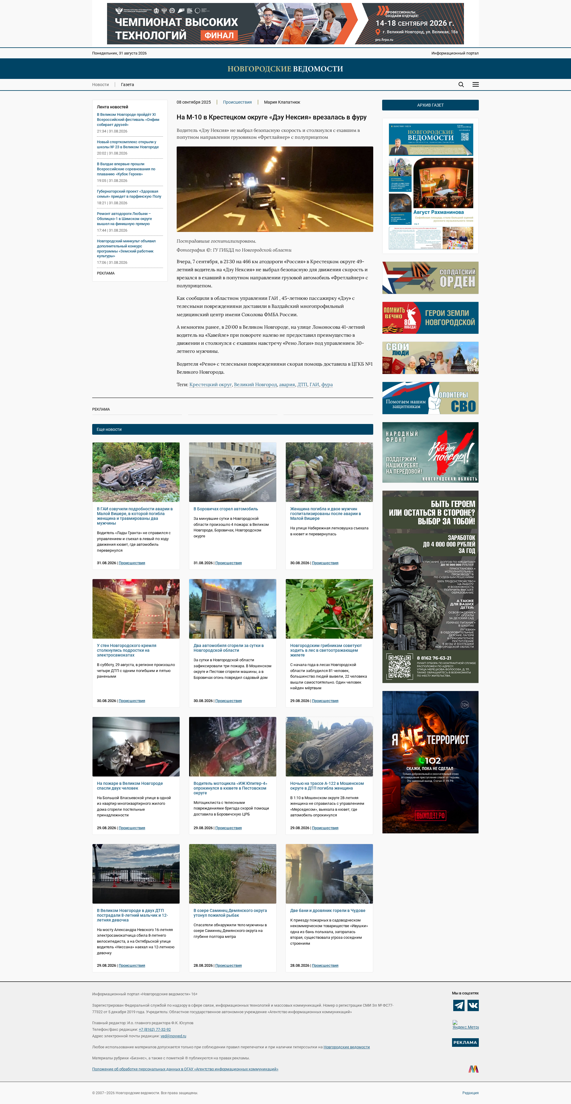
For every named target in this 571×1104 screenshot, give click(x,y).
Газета (127, 84)
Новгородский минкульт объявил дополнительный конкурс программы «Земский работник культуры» (126, 248)
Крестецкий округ (210, 384)
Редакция (470, 1093)
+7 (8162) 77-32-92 (155, 1029)
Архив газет (430, 105)
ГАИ (314, 384)
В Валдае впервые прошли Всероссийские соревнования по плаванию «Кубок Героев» (126, 169)
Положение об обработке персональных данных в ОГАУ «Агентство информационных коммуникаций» (185, 1069)
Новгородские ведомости (347, 1047)
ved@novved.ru (173, 1036)
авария (287, 384)
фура (327, 384)
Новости (100, 84)
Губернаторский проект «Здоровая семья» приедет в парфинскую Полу (129, 194)
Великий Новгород (255, 384)
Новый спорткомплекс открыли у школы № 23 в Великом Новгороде (128, 144)
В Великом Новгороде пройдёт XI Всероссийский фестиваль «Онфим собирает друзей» (128, 119)
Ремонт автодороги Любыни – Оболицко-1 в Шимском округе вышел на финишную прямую (124, 218)
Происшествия (237, 102)
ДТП (302, 384)
